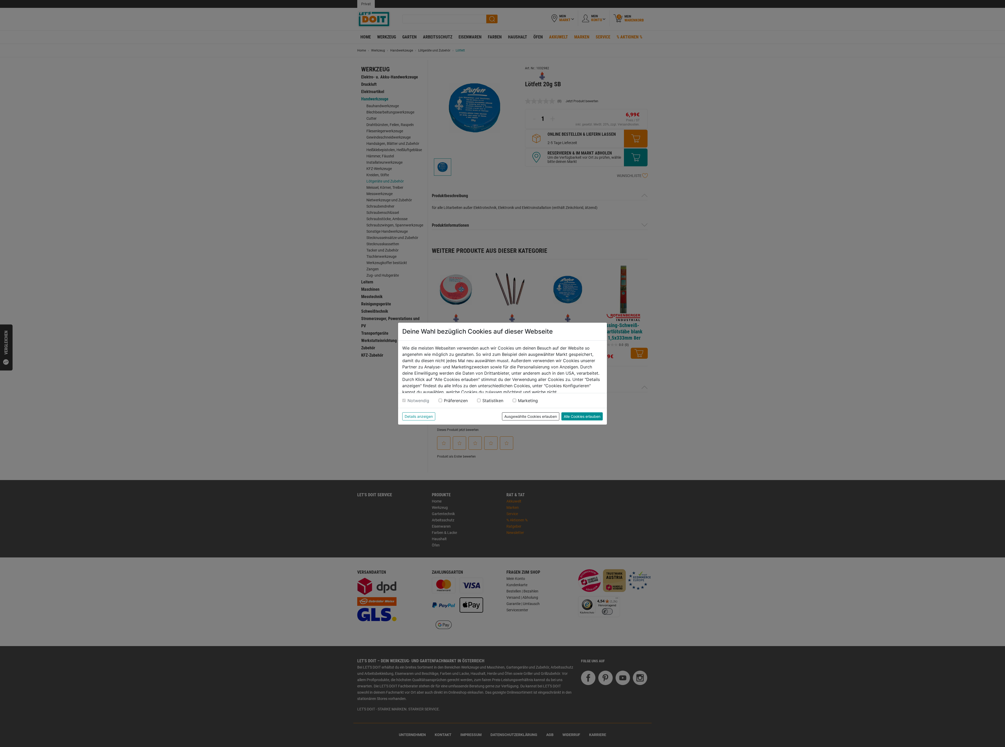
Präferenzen (456, 400)
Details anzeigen (419, 416)
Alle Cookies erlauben (582, 416)
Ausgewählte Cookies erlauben (530, 416)
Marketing (528, 400)
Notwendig (418, 400)
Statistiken (492, 400)
